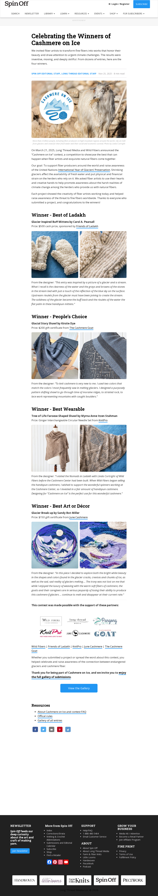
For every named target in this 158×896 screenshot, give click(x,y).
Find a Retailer (54, 855)
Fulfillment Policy (127, 857)
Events (98, 13)
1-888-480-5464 (91, 833)
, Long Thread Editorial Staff (78, 73)
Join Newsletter (20, 850)
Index (49, 830)
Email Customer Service (94, 836)
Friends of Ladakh (87, 226)
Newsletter (32, 13)
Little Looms (89, 857)
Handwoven (89, 860)
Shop (113, 13)
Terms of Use (126, 854)
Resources (81, 13)
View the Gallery (79, 688)
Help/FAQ (87, 830)
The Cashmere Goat (81, 327)
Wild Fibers (38, 646)
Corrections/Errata (56, 833)
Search (15, 13)
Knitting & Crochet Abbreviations (56, 838)
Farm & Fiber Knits (92, 854)
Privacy (122, 851)
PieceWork (88, 863)
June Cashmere (78, 517)
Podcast (87, 866)
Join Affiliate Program (129, 839)
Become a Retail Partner (131, 836)
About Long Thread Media (96, 851)
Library (48, 13)
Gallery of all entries (50, 720)
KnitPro (103, 420)
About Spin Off (90, 848)
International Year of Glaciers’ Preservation (84, 170)
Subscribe (142, 4)
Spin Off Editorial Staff (45, 73)
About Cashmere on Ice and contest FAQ (62, 711)
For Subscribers (133, 13)
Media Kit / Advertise (129, 833)
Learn (64, 13)
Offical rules (45, 716)
